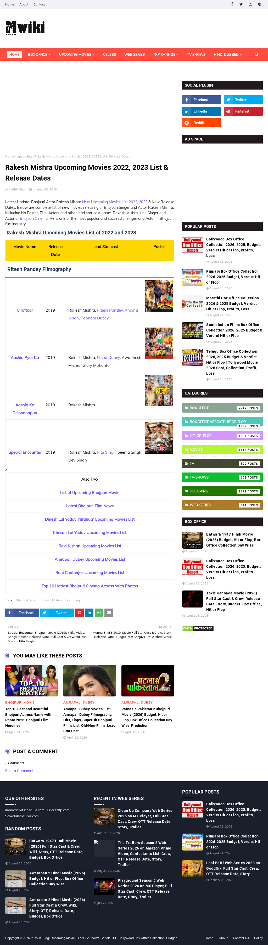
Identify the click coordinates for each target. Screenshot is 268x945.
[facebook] (232, 4)
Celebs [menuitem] (109, 54)
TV (218, 463)
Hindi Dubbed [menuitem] (226, 54)
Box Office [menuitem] (37, 54)
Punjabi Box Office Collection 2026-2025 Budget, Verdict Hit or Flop (233, 276)
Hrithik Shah (17, 189)
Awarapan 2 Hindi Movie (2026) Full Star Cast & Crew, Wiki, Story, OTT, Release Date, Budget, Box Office (57, 908)
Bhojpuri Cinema (34, 218)
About (23, 4)
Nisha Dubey (108, 357)
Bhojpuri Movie (26, 600)
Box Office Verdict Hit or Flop (218, 423)
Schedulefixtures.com (21, 816)
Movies (218, 449)
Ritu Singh (106, 452)
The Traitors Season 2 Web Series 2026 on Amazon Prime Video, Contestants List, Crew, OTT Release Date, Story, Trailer (144, 854)
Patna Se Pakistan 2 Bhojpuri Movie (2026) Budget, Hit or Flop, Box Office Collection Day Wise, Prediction (146, 717)
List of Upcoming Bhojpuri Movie (89, 492)
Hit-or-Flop (218, 436)
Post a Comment (19, 770)
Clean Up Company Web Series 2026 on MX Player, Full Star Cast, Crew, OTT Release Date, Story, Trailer (145, 818)
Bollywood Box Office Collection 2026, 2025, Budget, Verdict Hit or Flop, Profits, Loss (233, 247)
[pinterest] (259, 4)
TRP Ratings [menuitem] (164, 54)
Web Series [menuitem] (134, 54)
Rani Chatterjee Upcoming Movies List (89, 572)
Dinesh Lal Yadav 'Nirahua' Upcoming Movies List (90, 519)
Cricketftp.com (58, 810)
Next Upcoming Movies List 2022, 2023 (114, 202)
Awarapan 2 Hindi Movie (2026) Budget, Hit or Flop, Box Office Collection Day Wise (57, 878)
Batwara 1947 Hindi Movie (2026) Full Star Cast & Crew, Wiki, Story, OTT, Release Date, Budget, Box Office (56, 849)
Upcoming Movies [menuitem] (75, 54)
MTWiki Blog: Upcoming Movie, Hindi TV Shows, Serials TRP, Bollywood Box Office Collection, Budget (104, 938)
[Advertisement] (89, 117)
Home (9, 4)
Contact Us (241, 938)
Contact (39, 4)
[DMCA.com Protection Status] (198, 630)
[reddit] (201, 122)
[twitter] (241, 4)
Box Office (218, 408)
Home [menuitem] (14, 54)
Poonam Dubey (95, 318)
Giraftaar (25, 310)
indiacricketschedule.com (24, 810)
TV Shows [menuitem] (196, 54)
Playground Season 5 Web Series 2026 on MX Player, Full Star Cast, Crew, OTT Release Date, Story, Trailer (145, 888)
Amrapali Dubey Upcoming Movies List (90, 559)
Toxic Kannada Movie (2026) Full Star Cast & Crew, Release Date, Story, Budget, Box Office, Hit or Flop (234, 601)
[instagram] (250, 4)
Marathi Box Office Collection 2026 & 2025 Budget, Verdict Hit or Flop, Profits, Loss (232, 303)
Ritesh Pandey (110, 310)
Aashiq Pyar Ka (25, 357)
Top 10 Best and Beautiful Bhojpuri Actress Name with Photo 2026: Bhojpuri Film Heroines (28, 717)
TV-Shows (218, 477)
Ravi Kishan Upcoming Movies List (90, 545)
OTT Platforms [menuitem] (23, 67)
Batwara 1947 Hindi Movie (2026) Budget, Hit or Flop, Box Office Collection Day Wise (233, 539)
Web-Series (218, 505)
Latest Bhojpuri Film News (90, 505)
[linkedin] (201, 111)
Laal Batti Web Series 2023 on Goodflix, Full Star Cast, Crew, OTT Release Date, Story (233, 868)
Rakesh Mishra (51, 600)
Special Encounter (25, 452)
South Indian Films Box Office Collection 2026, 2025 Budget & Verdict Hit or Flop (234, 330)
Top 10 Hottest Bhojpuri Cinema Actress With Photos (90, 585)
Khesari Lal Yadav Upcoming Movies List (89, 532)
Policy (258, 938)
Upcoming (24, 156)
